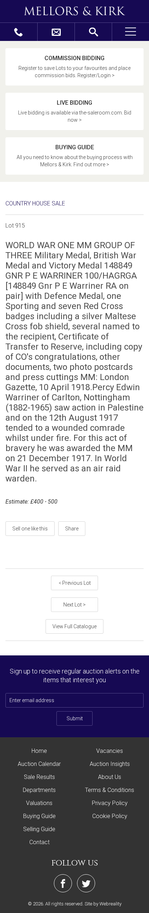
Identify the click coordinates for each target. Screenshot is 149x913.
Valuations (39, 803)
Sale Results (39, 777)
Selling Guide (39, 829)
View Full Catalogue (74, 626)
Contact (39, 842)
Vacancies (109, 750)
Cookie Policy (109, 816)
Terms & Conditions (109, 790)
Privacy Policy (110, 803)
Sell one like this (30, 528)
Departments (39, 790)
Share (71, 528)
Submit (75, 718)
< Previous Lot (75, 583)
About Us (109, 777)
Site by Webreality (103, 903)
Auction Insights (110, 763)
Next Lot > (74, 605)
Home (39, 750)
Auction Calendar (39, 763)
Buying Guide (39, 816)
